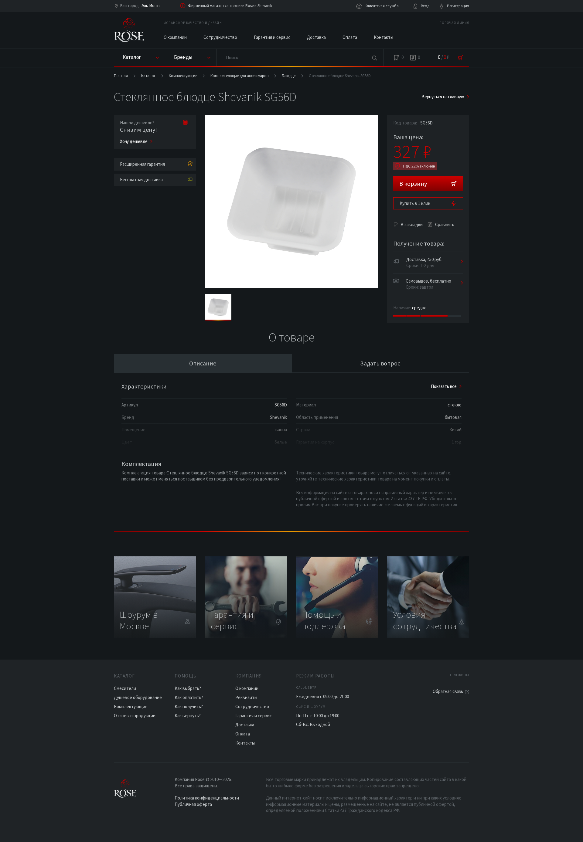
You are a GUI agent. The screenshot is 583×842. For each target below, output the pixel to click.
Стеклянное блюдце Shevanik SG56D (340, 75)
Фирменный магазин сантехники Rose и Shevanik (230, 5)
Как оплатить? (189, 697)
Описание (202, 363)
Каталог (148, 75)
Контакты (383, 37)
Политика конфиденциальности (207, 798)
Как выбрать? (188, 688)
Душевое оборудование (138, 697)
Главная (121, 75)
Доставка (316, 37)
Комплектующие (183, 75)
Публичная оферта (193, 804)
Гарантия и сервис (272, 37)
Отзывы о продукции (134, 715)
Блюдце (288, 75)
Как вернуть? (188, 715)
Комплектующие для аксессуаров (239, 75)
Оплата (350, 37)
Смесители (125, 688)
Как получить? (189, 706)
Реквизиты (246, 697)
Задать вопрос (380, 363)
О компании (175, 37)
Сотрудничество (220, 37)
